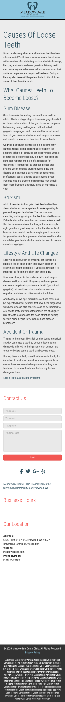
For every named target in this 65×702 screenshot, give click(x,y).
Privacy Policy (32, 652)
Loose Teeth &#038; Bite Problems (21, 377)
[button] (32, 458)
